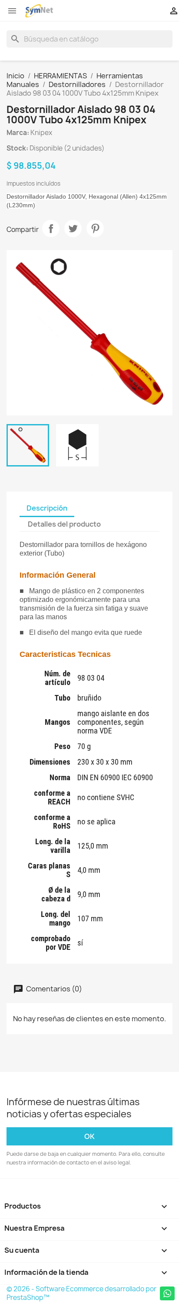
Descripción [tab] (47, 508)
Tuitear (73, 228)
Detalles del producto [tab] (64, 524)
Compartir (51, 228)
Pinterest (95, 228)
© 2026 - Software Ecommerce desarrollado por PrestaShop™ (81, 1293)
